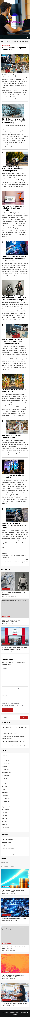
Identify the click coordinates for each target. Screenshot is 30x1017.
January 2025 (5, 795)
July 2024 (4, 812)
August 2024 (5, 809)
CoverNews (22, 1012)
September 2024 (6, 807)
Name (4, 688)
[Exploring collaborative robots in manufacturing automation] (15, 608)
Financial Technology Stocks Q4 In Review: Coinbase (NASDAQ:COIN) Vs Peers (13, 742)
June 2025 (4, 781)
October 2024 (5, 804)
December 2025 (6, 763)
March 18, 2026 (10, 978)
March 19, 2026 (10, 950)
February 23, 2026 (10, 623)
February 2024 (6, 827)
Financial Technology (7, 839)
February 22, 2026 (10, 651)
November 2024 (6, 801)
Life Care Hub (4, 862)
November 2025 (6, 766)
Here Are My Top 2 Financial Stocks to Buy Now (14, 746)
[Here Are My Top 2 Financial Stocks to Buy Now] (15, 992)
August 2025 (5, 775)
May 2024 (4, 818)
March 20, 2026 (10, 922)
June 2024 (4, 815)
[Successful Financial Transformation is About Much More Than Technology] (15, 907)
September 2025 (6, 772)
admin (4, 52)
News (3, 845)
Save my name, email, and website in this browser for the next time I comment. (13, 704)
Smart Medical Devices (8, 851)
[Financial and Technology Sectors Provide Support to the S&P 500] (15, 878)
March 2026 (5, 755)
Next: (16, 561)
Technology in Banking (8, 854)
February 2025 (6, 792)
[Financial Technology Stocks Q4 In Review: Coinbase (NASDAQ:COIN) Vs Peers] (15, 963)
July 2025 (4, 778)
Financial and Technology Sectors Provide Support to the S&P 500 (15, 728)
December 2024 (6, 798)
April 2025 (4, 786)
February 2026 (6, 758)
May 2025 (4, 784)
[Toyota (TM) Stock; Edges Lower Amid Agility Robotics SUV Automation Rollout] (15, 636)
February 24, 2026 (10, 596)
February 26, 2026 (10, 1005)
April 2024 (4, 821)
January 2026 (5, 760)
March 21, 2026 (10, 893)
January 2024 (5, 830)
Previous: (14, 555)
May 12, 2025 (10, 52)
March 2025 (5, 789)
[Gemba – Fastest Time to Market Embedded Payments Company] (15, 935)
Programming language (8, 848)
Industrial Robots (5, 45)
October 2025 (5, 769)
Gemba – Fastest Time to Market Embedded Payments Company (13, 737)
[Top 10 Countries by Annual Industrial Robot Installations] (15, 581)
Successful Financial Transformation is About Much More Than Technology (13, 732)
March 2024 (5, 824)
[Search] (27, 37)
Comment (5, 668)
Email (17, 688)
